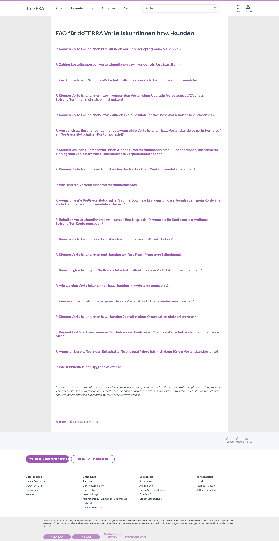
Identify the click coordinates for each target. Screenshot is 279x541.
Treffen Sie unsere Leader (152, 490)
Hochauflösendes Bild (85, 421)
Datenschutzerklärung (135, 537)
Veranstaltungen (91, 494)
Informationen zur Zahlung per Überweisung (105, 498)
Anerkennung (146, 485)
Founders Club (147, 494)
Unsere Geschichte (81, 8)
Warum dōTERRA (34, 485)
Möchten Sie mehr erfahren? (112, 535)
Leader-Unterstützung (151, 498)
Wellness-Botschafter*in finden (49, 458)
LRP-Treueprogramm (93, 485)
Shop (58, 8)
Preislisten (88, 481)
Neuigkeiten (32, 490)
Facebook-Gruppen (206, 485)
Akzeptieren (57, 537)
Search (215, 8)
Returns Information (92, 507)
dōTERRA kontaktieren (93, 458)
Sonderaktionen (90, 490)
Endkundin (88, 503)
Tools (126, 8)
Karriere (30, 494)
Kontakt (200, 481)
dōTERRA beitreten (206, 490)
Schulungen (146, 481)
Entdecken (108, 8)
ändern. (51, 526)
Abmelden (86, 537)
